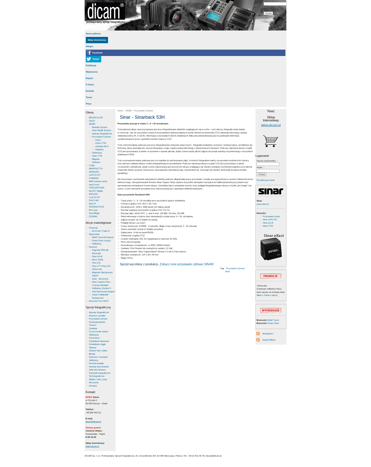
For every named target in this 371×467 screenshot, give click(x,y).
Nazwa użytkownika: (267, 161)
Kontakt (90, 91)
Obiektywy (97, 153)
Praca (88, 104)
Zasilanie (93, 328)
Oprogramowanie (97, 322)
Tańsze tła (97, 269)
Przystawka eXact (271, 216)
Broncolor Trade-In (101, 231)
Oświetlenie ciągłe (97, 344)
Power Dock (273, 323)
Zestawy (93, 386)
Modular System (99, 127)
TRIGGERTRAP (96, 187)
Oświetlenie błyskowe (99, 341)
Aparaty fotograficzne (102, 133)
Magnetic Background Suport (102, 274)
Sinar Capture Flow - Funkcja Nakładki (101, 283)
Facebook (97, 53)
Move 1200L (98, 260)
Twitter (95, 59)
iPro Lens (93, 210)
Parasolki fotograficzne (99, 373)
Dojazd (89, 78)
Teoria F (93, 325)
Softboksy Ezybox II (101, 288)
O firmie (90, 84)
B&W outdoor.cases (98, 181)
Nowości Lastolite (97, 315)
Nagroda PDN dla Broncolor (100, 251)
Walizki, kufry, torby (98, 379)
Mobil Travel (273, 320)
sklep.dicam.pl (92, 446)
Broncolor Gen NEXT (99, 301)
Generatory (94, 338)
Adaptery (99, 149)
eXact (98, 140)
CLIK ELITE (94, 197)
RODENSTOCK (96, 207)
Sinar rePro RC (270, 219)
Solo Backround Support (103, 291)
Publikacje (91, 65)
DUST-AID (94, 200)
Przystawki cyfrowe (98, 319)
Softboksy (96, 243)
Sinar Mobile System (101, 130)
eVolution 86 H (102, 146)
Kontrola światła (96, 363)
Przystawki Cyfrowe (101, 137)
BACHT (92, 204)
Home (120, 110)
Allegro (89, 46)
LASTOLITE (94, 175)
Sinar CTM (97, 156)
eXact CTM (100, 143)
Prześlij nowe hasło (266, 180)
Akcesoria (93, 382)
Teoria (89, 97)
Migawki (96, 159)
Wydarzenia (92, 72)
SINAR (92, 124)
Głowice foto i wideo (98, 350)
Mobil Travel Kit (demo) (103, 237)
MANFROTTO (96, 168)
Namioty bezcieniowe (99, 366)
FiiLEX (92, 121)
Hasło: (260, 167)
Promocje (93, 228)
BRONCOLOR (96, 117)
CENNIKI (93, 216)
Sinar (227, 271)
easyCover (94, 184)
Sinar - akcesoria (100, 279)
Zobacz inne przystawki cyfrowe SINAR (187, 264)
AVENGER (94, 172)
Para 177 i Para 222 (101, 266)
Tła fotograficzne (97, 376)
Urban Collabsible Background (100, 296)
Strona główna (93, 33)
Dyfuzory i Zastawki (98, 357)
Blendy (92, 354)
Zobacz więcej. (270, 295)
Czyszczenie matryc (98, 331)
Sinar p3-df (97, 256)
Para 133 (96, 263)
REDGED (93, 194)
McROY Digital (96, 191)
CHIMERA (94, 178)
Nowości (93, 247)
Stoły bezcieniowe (97, 370)
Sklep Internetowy (97, 40)
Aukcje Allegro (269, 340)
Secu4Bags (94, 213)
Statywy (92, 347)
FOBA (92, 165)
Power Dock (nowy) (101, 240)
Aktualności (267, 333)
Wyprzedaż (94, 234)
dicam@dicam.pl (93, 421)
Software (96, 162)
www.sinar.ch (263, 204)
